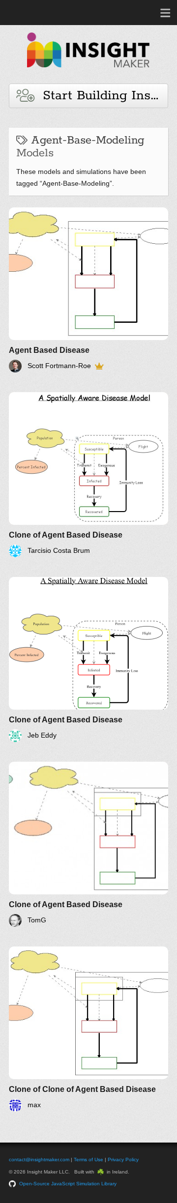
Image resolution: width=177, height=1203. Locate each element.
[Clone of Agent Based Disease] (88, 474)
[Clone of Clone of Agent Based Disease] (88, 1029)
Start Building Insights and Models (101, 95)
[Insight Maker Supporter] (99, 366)
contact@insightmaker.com (39, 1159)
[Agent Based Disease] (88, 289)
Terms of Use (88, 1159)
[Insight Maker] (88, 72)
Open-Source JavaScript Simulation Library (68, 1183)
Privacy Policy (123, 1159)
